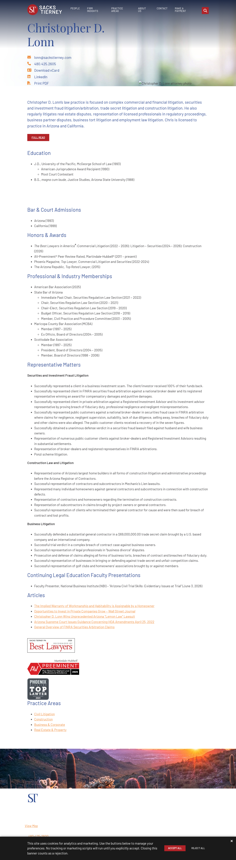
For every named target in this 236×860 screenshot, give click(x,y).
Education (39, 153)
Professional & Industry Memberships (69, 276)
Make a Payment (180, 9)
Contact (162, 8)
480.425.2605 (45, 64)
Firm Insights (92, 9)
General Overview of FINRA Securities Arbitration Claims (74, 627)
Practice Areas (117, 9)
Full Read (38, 137)
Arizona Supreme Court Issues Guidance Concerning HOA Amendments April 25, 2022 (94, 622)
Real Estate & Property (50, 730)
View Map (31, 826)
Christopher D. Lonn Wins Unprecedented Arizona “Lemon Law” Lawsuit (84, 616)
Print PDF (41, 83)
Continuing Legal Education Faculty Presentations (83, 575)
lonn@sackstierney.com (52, 57)
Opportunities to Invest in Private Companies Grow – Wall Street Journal (84, 611)
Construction (43, 719)
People (75, 8)
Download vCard (46, 70)
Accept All (175, 848)
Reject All (198, 848)
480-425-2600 (38, 836)
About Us (142, 9)
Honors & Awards (46, 235)
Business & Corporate (49, 725)
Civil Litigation (44, 714)
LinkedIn (40, 77)
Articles (36, 595)
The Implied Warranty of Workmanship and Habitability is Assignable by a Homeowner (94, 606)
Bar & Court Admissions (54, 209)
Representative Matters (54, 364)
